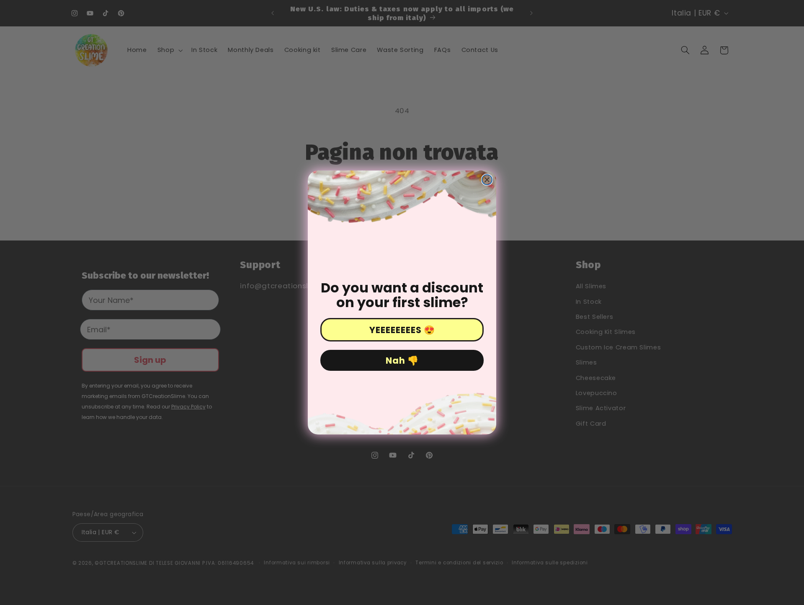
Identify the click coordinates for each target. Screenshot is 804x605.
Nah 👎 (402, 360)
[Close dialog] (487, 180)
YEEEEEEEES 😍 (402, 330)
